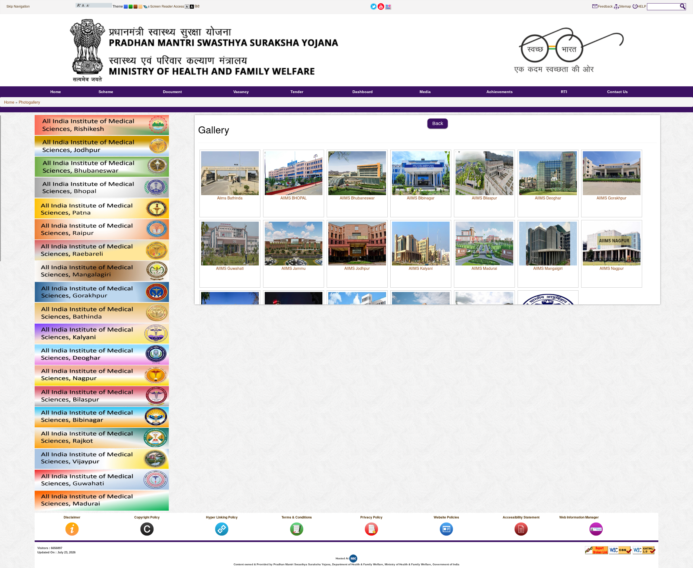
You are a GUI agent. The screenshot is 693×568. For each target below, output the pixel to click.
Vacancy (241, 92)
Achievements (499, 92)
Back (437, 123)
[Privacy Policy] (371, 528)
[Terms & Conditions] (296, 528)
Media (425, 92)
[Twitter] (373, 6)
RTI (564, 92)
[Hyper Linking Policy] (221, 528)
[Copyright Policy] (147, 528)
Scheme (106, 92)
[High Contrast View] (192, 6)
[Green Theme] (131, 6)
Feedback (605, 6)
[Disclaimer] (72, 528)
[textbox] (663, 6)
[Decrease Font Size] (87, 5)
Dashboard (362, 92)
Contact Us (617, 92)
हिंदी (197, 6)
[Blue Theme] (126, 6)
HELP (642, 6)
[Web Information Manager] (596, 528)
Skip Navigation (18, 6)
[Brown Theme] (135, 6)
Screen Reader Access (167, 6)
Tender (296, 92)
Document (172, 92)
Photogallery (29, 102)
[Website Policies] (446, 528)
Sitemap (625, 6)
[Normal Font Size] (83, 5)
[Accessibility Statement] (521, 528)
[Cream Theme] (140, 6)
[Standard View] (187, 6)
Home (55, 92)
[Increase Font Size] (79, 5)
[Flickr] (388, 6)
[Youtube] (381, 6)
